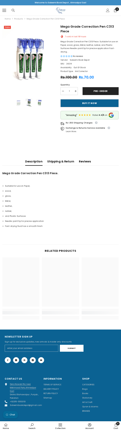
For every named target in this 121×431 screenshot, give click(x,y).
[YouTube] (41, 360)
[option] (29, 59)
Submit (72, 348)
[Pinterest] (24, 360)
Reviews (85, 161)
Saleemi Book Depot (79, 60)
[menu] (4, 10)
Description (34, 161)
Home (8, 18)
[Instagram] (16, 360)
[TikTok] (33, 360)
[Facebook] (8, 360)
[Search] (13, 10)
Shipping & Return (60, 161)
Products (18, 18)
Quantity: (65, 84)
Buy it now (89, 103)
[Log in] (107, 10)
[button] (66, 56)
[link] (20, 312)
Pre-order (101, 91)
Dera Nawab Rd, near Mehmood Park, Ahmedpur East (23, 387)
